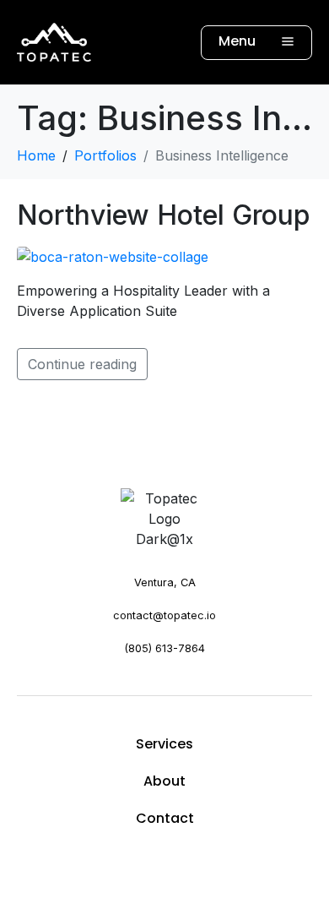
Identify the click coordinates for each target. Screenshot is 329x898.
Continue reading (82, 364)
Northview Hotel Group (163, 215)
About (164, 781)
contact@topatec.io (164, 615)
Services (164, 744)
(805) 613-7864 (164, 648)
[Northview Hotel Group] (112, 255)
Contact (165, 818)
